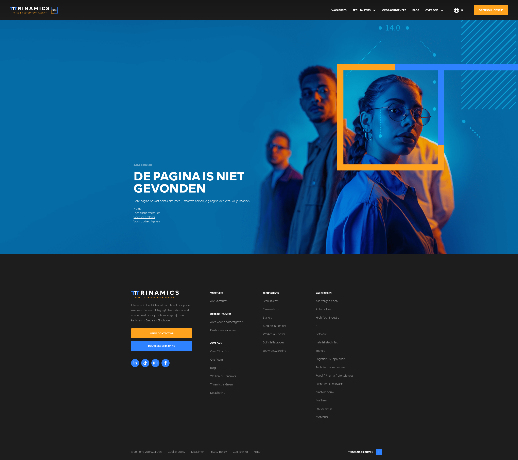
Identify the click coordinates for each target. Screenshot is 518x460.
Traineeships (271, 309)
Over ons (431, 10)
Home (137, 209)
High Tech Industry (327, 317)
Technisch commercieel (330, 367)
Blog (415, 10)
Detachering (217, 393)
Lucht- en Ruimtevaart (329, 384)
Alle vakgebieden (327, 301)
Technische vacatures (147, 213)
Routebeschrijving (161, 345)
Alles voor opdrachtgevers (226, 322)
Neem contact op (162, 333)
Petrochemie (324, 409)
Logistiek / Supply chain (331, 359)
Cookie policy (176, 452)
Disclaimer (197, 452)
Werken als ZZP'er (274, 334)
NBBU (257, 452)
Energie (320, 351)
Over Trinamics (219, 351)
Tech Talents (362, 10)
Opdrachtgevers (394, 10)
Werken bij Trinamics (223, 376)
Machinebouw (325, 392)
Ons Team (216, 359)
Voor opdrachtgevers (147, 221)
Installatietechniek (327, 342)
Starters (267, 317)
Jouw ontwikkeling (274, 351)
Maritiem (321, 400)
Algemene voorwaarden (146, 452)
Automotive (323, 309)
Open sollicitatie (491, 10)
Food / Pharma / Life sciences (334, 375)
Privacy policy (218, 452)
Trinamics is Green (221, 384)
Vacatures (339, 10)
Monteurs (322, 417)
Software (321, 334)
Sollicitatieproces (273, 342)
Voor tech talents (144, 217)
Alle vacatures (218, 301)
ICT (318, 326)
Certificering (240, 452)
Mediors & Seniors (274, 326)
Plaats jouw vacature (223, 330)
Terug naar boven (360, 452)
